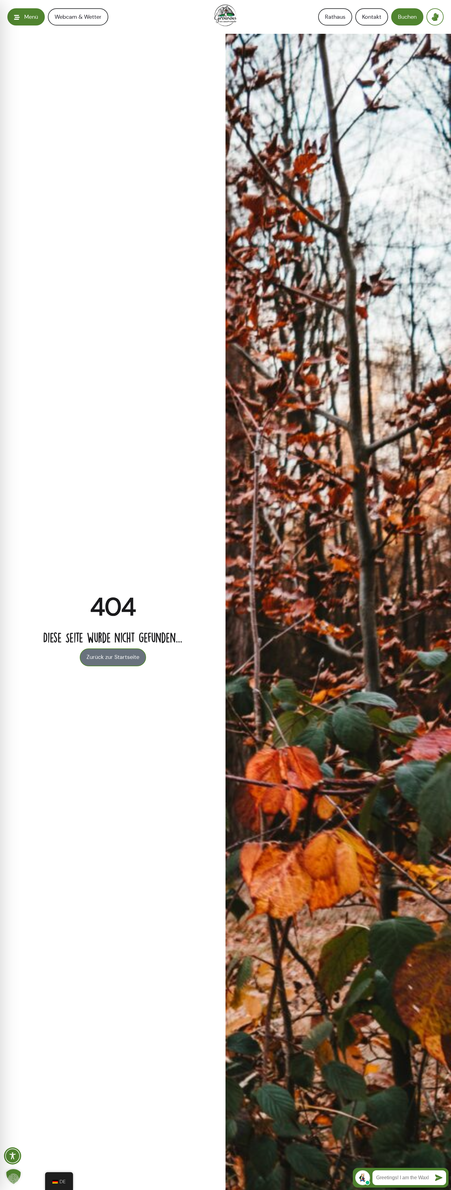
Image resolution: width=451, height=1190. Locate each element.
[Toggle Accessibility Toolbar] (13, 1156)
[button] (13, 1176)
